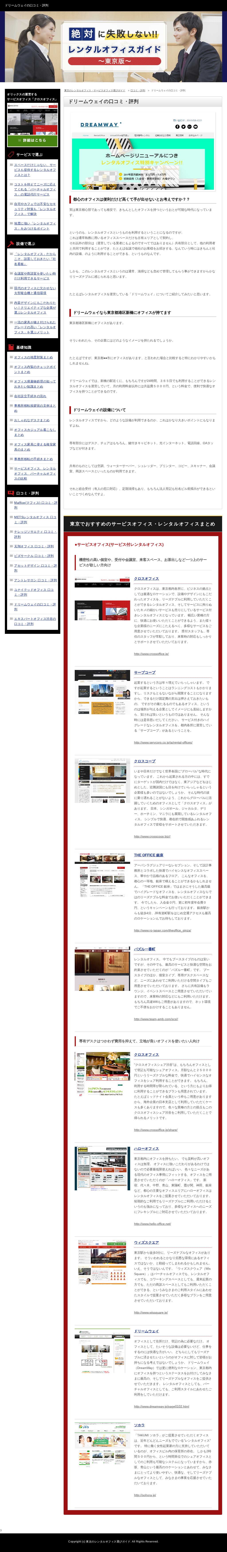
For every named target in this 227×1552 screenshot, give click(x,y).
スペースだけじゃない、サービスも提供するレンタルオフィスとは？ (35, 170)
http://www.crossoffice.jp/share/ (156, 1130)
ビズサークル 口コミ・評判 (34, 556)
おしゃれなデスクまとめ (32, 420)
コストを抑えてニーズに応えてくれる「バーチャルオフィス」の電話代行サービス (35, 189)
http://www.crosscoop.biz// (152, 836)
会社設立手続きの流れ (30, 396)
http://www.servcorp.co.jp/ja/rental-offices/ (163, 742)
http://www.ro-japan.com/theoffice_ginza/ (162, 930)
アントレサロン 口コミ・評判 (35, 580)
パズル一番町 (144, 949)
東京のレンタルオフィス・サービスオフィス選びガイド (94, 90)
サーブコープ (144, 672)
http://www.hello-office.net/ (152, 1224)
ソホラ (139, 1425)
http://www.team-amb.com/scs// (156, 1019)
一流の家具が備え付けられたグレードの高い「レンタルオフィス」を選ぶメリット (35, 327)
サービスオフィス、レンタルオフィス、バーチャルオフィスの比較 (35, 473)
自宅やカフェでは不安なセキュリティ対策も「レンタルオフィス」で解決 (35, 209)
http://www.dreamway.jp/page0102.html (161, 1406)
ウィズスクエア (146, 1242)
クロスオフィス (146, 578)
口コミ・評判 (138, 90)
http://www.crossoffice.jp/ (151, 654)
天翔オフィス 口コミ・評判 (34, 546)
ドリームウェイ (146, 1331)
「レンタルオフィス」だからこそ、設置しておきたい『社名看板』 (35, 259)
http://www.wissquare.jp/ (151, 1312)
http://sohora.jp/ (145, 1495)
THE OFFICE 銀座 (148, 855)
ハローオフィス (146, 1148)
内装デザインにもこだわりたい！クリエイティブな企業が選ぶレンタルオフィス (35, 307)
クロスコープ (144, 761)
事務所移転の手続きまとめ (33, 459)
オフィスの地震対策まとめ (33, 357)
